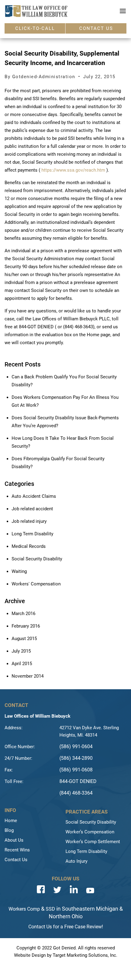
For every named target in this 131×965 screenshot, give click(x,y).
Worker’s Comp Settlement (93, 841)
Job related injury (29, 521)
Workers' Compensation (36, 584)
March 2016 (23, 613)
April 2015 (22, 663)
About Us (14, 840)
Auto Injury (76, 861)
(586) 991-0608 (76, 770)
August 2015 (24, 638)
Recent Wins (17, 850)
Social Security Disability (37, 559)
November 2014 (28, 676)
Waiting (19, 571)
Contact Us (16, 859)
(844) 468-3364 (76, 793)
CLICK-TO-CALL (35, 28)
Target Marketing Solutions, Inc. (85, 955)
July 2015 (21, 651)
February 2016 (26, 626)
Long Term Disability (32, 534)
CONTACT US (96, 28)
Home (11, 820)
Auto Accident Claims (34, 496)
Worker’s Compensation (90, 832)
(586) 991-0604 (76, 746)
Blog (9, 830)
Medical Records (29, 546)
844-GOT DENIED (78, 781)
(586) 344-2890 (76, 758)
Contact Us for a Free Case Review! (65, 927)
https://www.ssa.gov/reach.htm (73, 170)
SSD (50, 909)
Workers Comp (24, 909)
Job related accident (32, 509)
